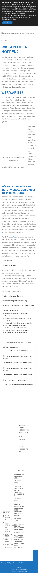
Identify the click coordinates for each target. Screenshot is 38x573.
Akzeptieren (7, 23)
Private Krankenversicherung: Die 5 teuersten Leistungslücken (19, 510)
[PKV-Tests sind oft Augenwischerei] (19, 380)
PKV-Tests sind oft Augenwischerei (19, 384)
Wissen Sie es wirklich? (19, 350)
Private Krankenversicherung (12, 296)
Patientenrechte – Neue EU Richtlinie (17, 330)
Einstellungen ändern (9, 19)
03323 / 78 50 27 (8, 535)
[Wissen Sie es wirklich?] (19, 347)
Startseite (8, 27)
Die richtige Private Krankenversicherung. (19, 527)
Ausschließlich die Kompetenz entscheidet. (18, 323)
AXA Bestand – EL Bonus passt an (16, 332)
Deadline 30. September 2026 (19, 476)
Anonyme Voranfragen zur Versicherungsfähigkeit (19, 491)
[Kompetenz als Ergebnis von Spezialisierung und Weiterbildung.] (19, 34)
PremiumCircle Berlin (9, 265)
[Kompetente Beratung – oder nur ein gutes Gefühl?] (19, 357)
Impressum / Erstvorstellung (19, 571)
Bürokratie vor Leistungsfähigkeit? (16, 325)
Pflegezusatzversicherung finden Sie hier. (19, 305)
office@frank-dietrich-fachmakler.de (9, 546)
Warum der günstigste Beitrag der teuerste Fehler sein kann (19, 540)
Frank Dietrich (7, 261)
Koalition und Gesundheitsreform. (15, 328)
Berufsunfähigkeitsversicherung (15, 301)
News (19, 567)
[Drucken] (7, 40)
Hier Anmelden (22, 438)
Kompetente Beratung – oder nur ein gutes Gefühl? (19, 362)
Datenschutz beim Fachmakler (19, 569)
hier (24, 17)
